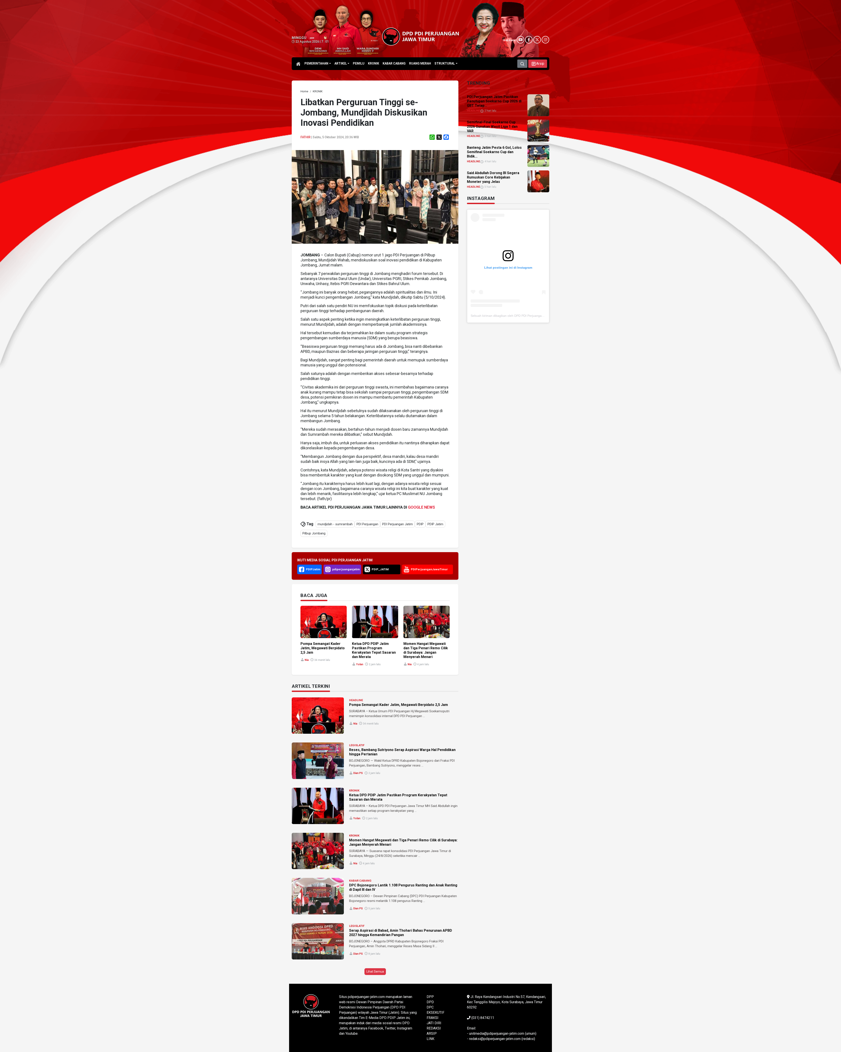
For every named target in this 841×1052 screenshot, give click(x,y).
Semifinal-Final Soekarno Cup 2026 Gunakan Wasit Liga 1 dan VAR (492, 126)
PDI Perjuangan (367, 524)
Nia (307, 660)
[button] (537, 64)
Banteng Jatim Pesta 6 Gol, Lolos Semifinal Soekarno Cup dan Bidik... (494, 151)
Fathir (305, 137)
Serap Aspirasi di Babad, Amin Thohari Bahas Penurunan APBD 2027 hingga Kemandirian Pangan (400, 932)
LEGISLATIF (356, 745)
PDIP (420, 524)
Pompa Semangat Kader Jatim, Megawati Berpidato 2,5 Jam (322, 648)
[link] (375, 196)
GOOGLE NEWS (421, 507)
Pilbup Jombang (313, 533)
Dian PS (358, 773)
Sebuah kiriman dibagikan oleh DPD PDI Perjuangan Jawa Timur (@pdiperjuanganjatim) (532, 315)
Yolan (359, 664)
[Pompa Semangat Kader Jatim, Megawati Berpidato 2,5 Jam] (318, 715)
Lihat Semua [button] (375, 971)
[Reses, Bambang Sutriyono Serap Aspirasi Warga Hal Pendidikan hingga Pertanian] (318, 760)
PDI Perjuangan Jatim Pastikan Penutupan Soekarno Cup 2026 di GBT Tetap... (494, 101)
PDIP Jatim (435, 524)
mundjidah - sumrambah (335, 524)
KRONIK (354, 790)
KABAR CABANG (360, 880)
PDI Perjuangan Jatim (397, 524)
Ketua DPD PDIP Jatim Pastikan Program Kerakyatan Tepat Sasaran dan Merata (374, 650)
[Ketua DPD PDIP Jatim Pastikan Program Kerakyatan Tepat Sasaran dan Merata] (318, 806)
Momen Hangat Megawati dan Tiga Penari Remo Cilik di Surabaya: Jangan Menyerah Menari (425, 650)
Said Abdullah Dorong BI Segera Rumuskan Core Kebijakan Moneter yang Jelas (493, 177)
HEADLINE (356, 700)
